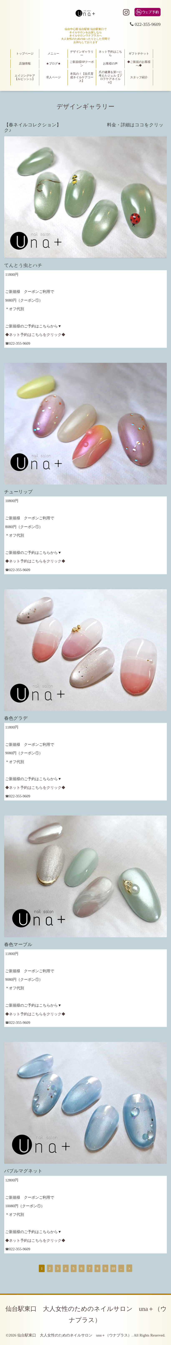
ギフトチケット (139, 53)
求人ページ (53, 77)
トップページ (25, 53)
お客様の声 (110, 63)
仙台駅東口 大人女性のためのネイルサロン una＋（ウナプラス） (74, 1335)
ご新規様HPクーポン (82, 63)
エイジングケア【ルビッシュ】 (25, 77)
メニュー (53, 53)
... (121, 1268)
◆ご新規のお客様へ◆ (139, 63)
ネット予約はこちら (110, 53)
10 (113, 1268)
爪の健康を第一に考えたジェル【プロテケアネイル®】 (110, 77)
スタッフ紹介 (139, 77)
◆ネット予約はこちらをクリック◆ (35, 335)
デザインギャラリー (81, 53)
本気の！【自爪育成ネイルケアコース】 (81, 77)
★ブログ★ (53, 63)
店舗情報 (25, 63)
